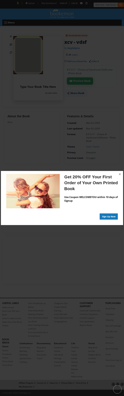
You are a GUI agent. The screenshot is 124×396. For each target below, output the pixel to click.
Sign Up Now (109, 216)
